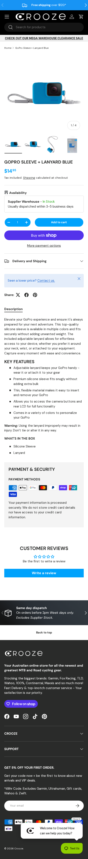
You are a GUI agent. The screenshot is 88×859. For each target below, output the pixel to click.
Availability (18, 193)
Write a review (44, 573)
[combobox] (44, 27)
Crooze (18, 848)
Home (7, 47)
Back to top (44, 632)
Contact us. (46, 280)
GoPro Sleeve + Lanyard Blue (31, 47)
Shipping (29, 178)
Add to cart (59, 222)
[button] (81, 16)
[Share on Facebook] (26, 295)
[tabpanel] (44, 386)
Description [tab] (13, 309)
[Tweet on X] (18, 295)
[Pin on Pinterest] (35, 295)
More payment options (44, 246)
